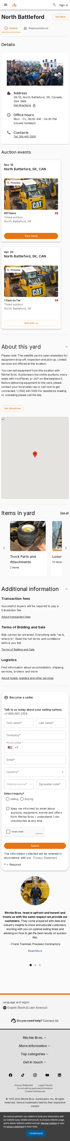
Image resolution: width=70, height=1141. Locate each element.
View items (31, 235)
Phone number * (14, 742)
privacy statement (15, 1126)
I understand (36, 1133)
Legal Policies (45, 1085)
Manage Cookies (49, 1123)
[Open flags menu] (10, 747)
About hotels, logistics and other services (27, 678)
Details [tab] (14, 28)
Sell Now (60, 16)
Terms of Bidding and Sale (17, 650)
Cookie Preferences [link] (35, 1091)
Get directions (22, 105)
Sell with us (31, 323)
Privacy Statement (45, 857)
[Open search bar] (54, 5)
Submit (35, 845)
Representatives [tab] (38, 28)
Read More (35, 951)
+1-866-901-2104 (15, 713)
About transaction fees (16, 617)
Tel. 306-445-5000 (25, 137)
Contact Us (51, 1020)
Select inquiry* (14, 793)
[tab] (31, 965)
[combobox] (35, 772)
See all (64, 513)
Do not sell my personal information (35, 1088)
